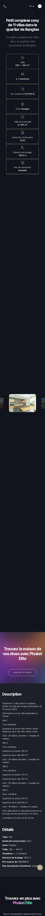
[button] (33, 6)
